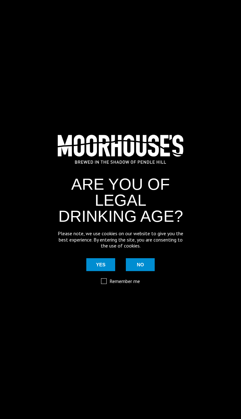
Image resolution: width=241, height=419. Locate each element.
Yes (100, 264)
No (140, 264)
